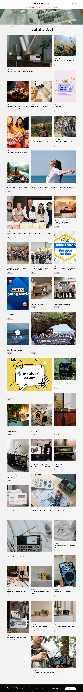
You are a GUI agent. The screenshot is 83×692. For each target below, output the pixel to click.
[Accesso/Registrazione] (75, 3)
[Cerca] (68, 3)
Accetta (71, 688)
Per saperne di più (56, 688)
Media (55, 7)
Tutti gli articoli (30, 7)
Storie (48, 7)
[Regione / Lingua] (65, 3)
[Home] (41, 3)
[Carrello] (72, 3)
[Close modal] (81, 687)
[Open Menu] (7, 3)
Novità (40, 7)
